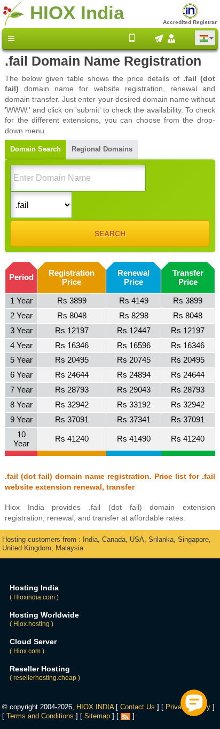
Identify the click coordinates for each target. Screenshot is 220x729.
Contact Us (137, 707)
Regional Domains (102, 149)
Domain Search (35, 149)
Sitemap (97, 716)
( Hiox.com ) (27, 651)
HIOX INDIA (95, 707)
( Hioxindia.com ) (34, 597)
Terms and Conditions (40, 716)
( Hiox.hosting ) (31, 624)
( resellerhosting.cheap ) (45, 678)
